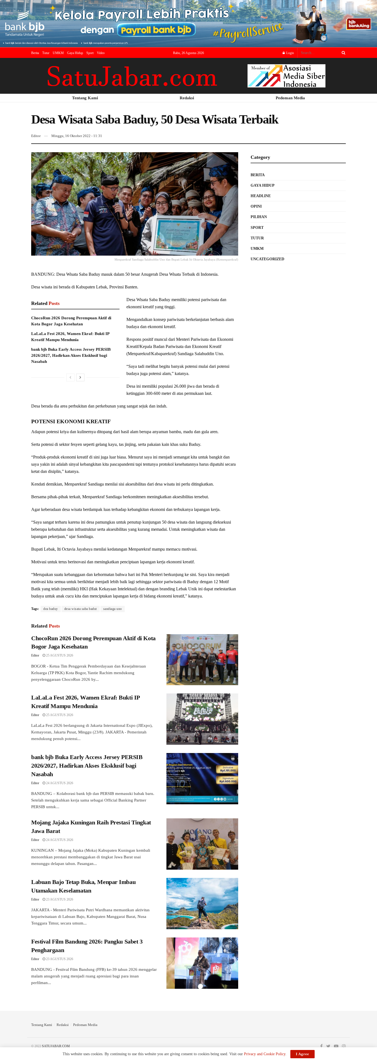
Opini (256, 206)
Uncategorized (267, 259)
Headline (261, 196)
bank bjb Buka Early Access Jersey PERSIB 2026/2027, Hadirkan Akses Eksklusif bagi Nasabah (71, 355)
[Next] (80, 377)
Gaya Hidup (75, 53)
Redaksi (63, 1025)
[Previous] (70, 377)
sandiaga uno (112, 609)
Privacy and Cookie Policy (264, 1054)
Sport (90, 53)
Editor (36, 136)
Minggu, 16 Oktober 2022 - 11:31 (76, 136)
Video (101, 53)
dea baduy (50, 609)
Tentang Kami (41, 1025)
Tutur (45, 53)
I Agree (302, 1054)
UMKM (58, 53)
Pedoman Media (85, 1025)
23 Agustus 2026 (59, 899)
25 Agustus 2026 (59, 655)
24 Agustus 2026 (59, 783)
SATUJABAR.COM (56, 1046)
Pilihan (259, 217)
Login (289, 53)
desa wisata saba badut (80, 609)
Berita (35, 53)
